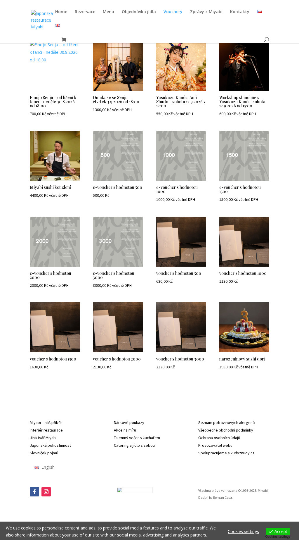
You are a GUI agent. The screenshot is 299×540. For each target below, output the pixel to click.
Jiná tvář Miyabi (43, 437)
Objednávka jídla (139, 12)
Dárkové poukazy (129, 422)
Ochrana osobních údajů (219, 437)
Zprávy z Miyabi (206, 12)
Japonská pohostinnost (50, 445)
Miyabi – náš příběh (46, 422)
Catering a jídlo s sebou (134, 445)
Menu (108, 12)
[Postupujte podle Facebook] (34, 491)
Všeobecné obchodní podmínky (225, 430)
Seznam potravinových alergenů (226, 422)
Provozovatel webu (215, 445)
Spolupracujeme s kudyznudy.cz (226, 453)
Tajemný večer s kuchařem (137, 437)
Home (61, 12)
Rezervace (85, 12)
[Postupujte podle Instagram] (46, 491)
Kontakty (239, 12)
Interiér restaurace (46, 430)
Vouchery (173, 12)
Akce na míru (125, 430)
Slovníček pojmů (44, 453)
